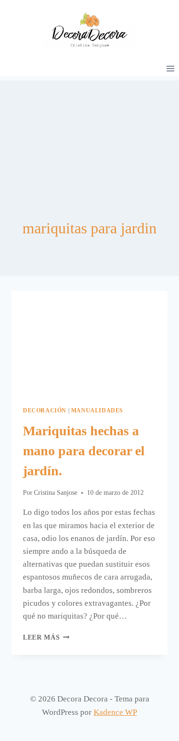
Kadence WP (115, 712)
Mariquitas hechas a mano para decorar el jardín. (84, 450)
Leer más (46, 637)
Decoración (44, 410)
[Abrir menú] (170, 68)
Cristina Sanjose (55, 492)
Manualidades (97, 410)
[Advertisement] (89, 128)
